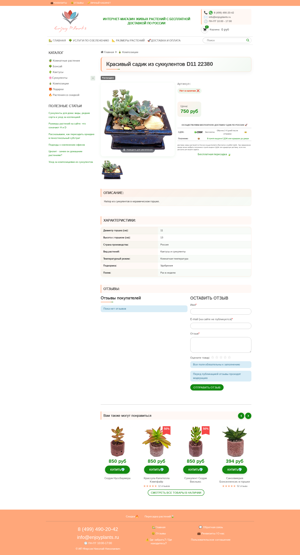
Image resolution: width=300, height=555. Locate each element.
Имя (192, 304)
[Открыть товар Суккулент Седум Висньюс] (195, 441)
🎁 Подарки (56, 89)
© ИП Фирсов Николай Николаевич (98, 548)
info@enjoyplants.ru (220, 17)
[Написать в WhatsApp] (211, 13)
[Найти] (247, 40)
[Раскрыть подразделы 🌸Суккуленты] (93, 78)
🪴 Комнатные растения (64, 60)
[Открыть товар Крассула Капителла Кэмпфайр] (156, 441)
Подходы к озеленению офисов (67, 144)
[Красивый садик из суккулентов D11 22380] (112, 169)
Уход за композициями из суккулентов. (71, 162)
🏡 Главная (57, 40)
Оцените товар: (200, 357)
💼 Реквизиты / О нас (210, 533)
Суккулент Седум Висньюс (195, 479)
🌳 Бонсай (55, 66)
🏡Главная (158, 527)
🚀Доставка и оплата (164, 40)
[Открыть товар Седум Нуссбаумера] (117, 441)
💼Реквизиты (59, 3)
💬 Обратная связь (211, 527)
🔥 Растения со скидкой (64, 94)
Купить (117, 469)
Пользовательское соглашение (211, 539)
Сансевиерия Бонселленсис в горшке (234, 479)
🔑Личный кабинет (99, 3)
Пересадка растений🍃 (159, 516)
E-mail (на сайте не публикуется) (211, 319)
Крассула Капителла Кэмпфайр (156, 479)
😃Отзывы (77, 3)
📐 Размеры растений (128, 40)
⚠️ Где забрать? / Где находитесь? (158, 541)
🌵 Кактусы (56, 72)
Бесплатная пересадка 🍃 (214, 154)
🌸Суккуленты (58, 77)
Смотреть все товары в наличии (176, 492)
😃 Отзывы (159, 533)
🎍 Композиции (59, 83)
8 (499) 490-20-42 (224, 12)
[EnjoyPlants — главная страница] (70, 21)
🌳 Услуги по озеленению (89, 40)
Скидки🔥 (132, 516)
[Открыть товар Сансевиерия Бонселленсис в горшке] (234, 441)
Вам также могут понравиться (127, 415)
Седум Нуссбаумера (117, 477)
